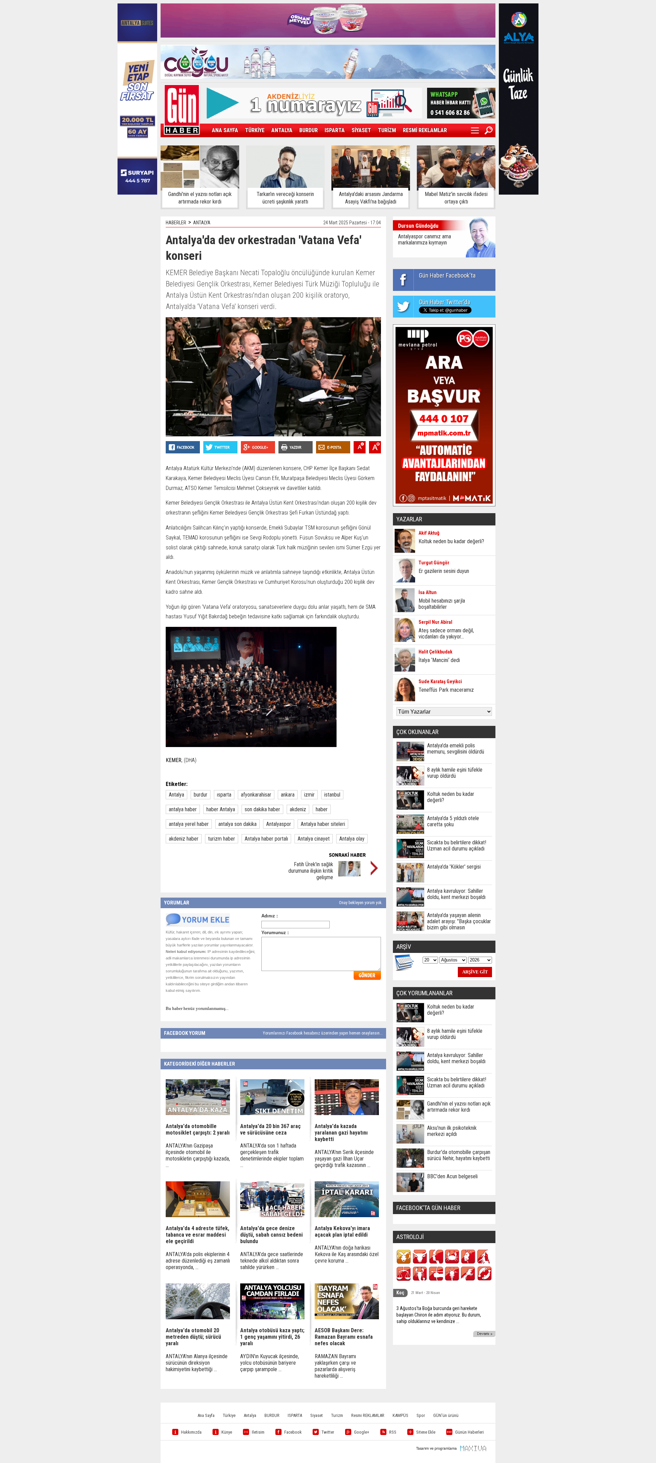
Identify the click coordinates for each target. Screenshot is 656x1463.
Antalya (176, 794)
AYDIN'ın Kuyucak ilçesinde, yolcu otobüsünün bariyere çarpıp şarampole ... (269, 1363)
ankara (288, 794)
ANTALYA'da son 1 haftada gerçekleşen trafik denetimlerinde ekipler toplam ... (272, 1155)
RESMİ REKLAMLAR (425, 130)
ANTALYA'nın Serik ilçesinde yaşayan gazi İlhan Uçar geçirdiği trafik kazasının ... (344, 1158)
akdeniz (298, 809)
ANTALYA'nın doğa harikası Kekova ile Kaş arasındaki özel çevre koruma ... (347, 1254)
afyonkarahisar (256, 794)
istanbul (332, 794)
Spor (420, 1415)
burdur (200, 794)
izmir (309, 794)
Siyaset (316, 1415)
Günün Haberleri (469, 1432)
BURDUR (308, 130)
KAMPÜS (400, 1415)
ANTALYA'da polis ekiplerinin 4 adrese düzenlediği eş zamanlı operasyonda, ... (198, 1260)
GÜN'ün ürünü (446, 1415)
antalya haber (183, 809)
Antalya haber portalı (266, 838)
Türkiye (229, 1415)
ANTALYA (281, 130)
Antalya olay (352, 838)
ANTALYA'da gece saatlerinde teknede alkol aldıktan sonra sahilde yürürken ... (271, 1260)
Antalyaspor (278, 824)
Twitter (328, 1432)
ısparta (224, 794)
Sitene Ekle (425, 1432)
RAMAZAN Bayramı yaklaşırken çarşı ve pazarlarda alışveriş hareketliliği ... (335, 1366)
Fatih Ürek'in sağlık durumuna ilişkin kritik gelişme (310, 871)
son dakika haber (262, 809)
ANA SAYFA (225, 130)
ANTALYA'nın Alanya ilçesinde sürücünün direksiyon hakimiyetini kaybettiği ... (197, 1363)
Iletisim (258, 1432)
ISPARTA (335, 130)
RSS (392, 1432)
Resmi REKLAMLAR (367, 1415)
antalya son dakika (237, 824)
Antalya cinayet (314, 838)
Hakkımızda (191, 1432)
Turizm (337, 1415)
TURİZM (387, 130)
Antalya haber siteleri (323, 824)
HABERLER (176, 222)
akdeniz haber (184, 838)
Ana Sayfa (206, 1415)
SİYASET (361, 130)
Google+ (361, 1432)
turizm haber (221, 838)
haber (322, 809)
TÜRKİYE (254, 130)
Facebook (293, 1432)
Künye (226, 1432)
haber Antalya (220, 809)
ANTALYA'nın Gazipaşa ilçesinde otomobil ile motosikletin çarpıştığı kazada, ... (198, 1155)
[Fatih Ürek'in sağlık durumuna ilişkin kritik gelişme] (349, 874)
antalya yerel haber (189, 824)
